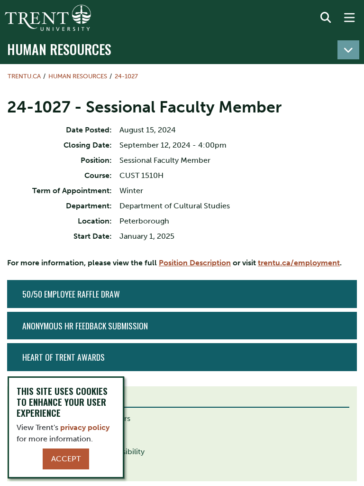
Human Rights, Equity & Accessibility (81, 451)
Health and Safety (47, 434)
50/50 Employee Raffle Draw (71, 294)
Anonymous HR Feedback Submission (85, 325)
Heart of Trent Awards (63, 357)
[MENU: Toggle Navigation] (349, 18)
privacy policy (84, 427)
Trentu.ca (24, 76)
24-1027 (126, 76)
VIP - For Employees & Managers (73, 418)
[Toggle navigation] (348, 49)
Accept (66, 458)
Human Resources (59, 49)
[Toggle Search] (325, 18)
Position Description (195, 262)
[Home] (48, 18)
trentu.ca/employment (299, 262)
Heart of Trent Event (52, 468)
